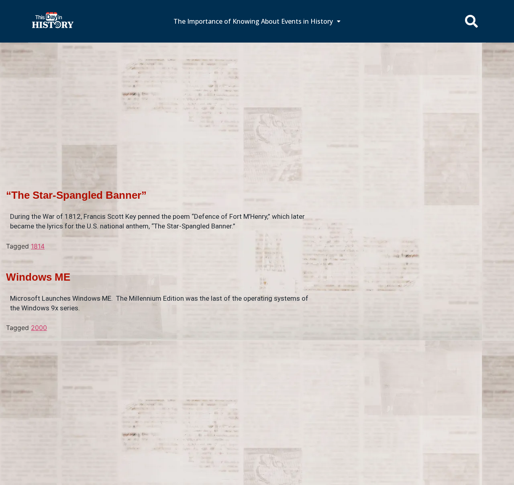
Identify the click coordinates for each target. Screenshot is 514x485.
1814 (38, 246)
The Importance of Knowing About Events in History (253, 21)
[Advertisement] (257, 102)
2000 (39, 328)
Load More (160, 345)
